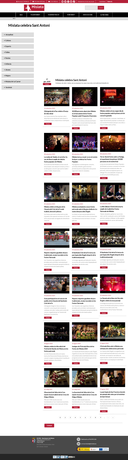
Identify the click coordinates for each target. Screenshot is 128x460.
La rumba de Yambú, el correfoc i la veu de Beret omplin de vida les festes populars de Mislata (55, 159)
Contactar (41, 446)
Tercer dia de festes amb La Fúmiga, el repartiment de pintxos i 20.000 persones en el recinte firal (112, 159)
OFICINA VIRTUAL (39, 1)
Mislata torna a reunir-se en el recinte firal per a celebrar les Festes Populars (84, 159)
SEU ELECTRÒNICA (23, 1)
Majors (8, 76)
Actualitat (9, 35)
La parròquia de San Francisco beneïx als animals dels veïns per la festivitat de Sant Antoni (112, 394)
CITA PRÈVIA (54, 1)
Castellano (102, 1)
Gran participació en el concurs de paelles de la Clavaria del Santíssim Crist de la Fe (55, 301)
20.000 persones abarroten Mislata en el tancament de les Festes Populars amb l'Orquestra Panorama (84, 113)
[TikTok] (74, 2)
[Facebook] (62, 2)
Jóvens (7, 70)
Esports (8, 46)
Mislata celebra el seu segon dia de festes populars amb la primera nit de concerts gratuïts (112, 113)
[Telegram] (71, 2)
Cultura (8, 40)
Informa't (71, 14)
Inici (21, 15)
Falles (7, 52)
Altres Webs (104, 15)
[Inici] (33, 7)
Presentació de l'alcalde (86, 1)
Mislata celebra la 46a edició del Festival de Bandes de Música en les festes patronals (56, 348)
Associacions (87, 14)
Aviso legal (39, 444)
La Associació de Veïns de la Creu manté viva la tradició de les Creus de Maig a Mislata (84, 394)
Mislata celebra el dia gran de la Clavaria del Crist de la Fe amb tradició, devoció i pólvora (54, 209)
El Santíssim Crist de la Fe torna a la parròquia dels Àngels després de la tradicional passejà (84, 255)
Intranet (46, 446)
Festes (7, 58)
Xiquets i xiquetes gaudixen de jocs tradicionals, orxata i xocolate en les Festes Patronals (56, 255)
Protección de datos (46, 444)
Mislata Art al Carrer (13, 81)
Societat (8, 87)
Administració (54, 14)
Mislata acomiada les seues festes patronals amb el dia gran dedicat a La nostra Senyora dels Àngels (84, 209)
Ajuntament (36, 14)
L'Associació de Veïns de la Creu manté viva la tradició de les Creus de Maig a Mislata (56, 394)
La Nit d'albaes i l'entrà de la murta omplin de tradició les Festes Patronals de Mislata (111, 209)
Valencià (109, 1)
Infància (8, 64)
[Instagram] (68, 2)
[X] (65, 2)
